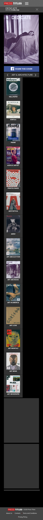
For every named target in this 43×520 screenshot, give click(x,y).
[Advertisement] (21, 420)
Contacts (17, 513)
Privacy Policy (22, 517)
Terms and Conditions (30, 513)
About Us (9, 513)
